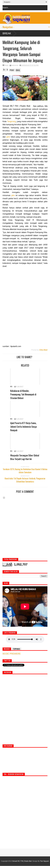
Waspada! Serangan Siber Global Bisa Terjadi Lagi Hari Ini (24, 457)
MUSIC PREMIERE (12, 654)
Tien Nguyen (44, 861)
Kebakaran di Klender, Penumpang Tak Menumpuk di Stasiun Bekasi (23, 394)
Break (7, 33)
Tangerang (11, 121)
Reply (6, 65)
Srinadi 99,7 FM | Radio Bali (22, 861)
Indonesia (14, 65)
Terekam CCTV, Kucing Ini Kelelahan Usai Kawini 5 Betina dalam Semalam (25, 471)
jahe (9, 137)
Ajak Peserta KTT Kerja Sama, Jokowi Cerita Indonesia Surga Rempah (23, 426)
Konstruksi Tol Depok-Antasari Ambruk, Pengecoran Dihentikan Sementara (25, 480)
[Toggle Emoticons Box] (4, 497)
